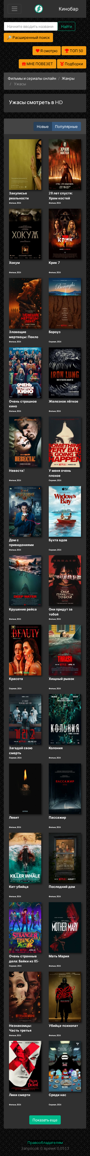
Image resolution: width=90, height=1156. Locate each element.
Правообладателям (45, 1142)
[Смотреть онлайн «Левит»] (25, 788)
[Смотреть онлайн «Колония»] (65, 719)
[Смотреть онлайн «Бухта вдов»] (65, 511)
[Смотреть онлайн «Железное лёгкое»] (65, 372)
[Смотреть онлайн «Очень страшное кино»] (25, 372)
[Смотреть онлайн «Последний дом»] (65, 858)
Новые (43, 126)
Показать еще (45, 1120)
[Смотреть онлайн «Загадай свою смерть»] (25, 719)
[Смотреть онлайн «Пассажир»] (65, 788)
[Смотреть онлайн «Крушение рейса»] (25, 580)
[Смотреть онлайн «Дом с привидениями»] (25, 511)
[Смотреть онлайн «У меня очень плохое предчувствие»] (65, 441)
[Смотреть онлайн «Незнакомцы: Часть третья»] (25, 996)
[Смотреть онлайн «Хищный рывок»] (65, 650)
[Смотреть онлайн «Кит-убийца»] (25, 858)
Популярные (66, 126)
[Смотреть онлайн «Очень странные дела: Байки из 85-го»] (25, 927)
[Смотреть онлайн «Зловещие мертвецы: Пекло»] (25, 303)
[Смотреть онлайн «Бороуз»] (65, 303)
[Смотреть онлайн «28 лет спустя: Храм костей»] (65, 164)
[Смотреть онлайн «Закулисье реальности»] (25, 164)
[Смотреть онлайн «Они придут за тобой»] (65, 580)
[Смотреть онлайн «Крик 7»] (65, 234)
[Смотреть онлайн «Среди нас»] (65, 1066)
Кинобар (68, 9)
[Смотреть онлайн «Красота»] (25, 650)
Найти (66, 26)
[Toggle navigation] (14, 9)
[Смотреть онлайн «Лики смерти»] (25, 1066)
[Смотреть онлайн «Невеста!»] (25, 441)
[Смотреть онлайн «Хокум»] (25, 234)
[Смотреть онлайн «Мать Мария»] (65, 927)
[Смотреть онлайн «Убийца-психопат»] (65, 996)
